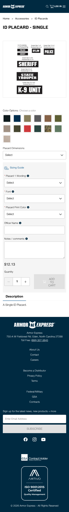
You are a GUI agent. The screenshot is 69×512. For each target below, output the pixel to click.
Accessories (22, 19)
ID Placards (41, 19)
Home (6, 19)
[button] (58, 6)
